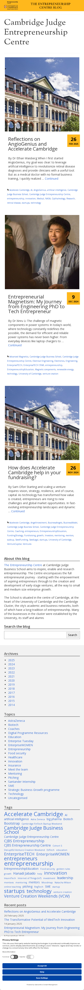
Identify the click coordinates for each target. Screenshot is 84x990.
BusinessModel (70, 522)
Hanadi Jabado (24, 873)
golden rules (63, 868)
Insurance (14, 765)
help (39, 873)
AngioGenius (40, 190)
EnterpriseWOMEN (20, 745)
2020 (11, 680)
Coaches (14, 729)
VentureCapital (14, 544)
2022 (11, 672)
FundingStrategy (15, 535)
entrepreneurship (15, 198)
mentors (69, 535)
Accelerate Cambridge (19, 190)
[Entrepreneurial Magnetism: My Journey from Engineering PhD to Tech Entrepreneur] (42, 252)
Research (70, 198)
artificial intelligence (56, 190)
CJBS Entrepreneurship (24, 841)
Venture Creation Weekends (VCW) (37, 896)
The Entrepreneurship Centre (23, 565)
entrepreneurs (32, 531)
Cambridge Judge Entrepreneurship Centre (49, 194)
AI (31, 190)
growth (40, 535)
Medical (40, 198)
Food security (17, 753)
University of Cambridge (30, 373)
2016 (11, 697)
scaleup (10, 539)
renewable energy (65, 369)
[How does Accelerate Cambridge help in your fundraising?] (42, 422)
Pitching (13, 777)
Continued (51, 178)
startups (26, 202)
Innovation (15, 761)
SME (11, 786)
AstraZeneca (16, 721)
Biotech (13, 725)
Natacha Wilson (63, 882)
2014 (11, 705)
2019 (11, 684)
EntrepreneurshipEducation (20, 369)
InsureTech (10, 878)
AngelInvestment (39, 522)
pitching (27, 886)
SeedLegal (33, 539)
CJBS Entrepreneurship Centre (27, 845)
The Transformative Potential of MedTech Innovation (39, 920)
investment (49, 878)
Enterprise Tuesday (20, 741)
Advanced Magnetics (18, 356)
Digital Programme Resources (28, 733)
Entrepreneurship (19, 749)
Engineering (71, 360)
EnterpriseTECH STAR (33, 365)
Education (14, 737)
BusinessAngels (55, 522)
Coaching (19, 531)
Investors (49, 535)
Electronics (59, 360)
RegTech (38, 886)
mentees (9, 882)
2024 (11, 664)
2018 (11, 688)
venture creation (50, 373)
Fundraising (30, 535)
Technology (16, 794)
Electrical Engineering (43, 360)
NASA (48, 198)
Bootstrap (12, 823)
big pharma (54, 819)
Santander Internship (21, 782)
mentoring (59, 535)
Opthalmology (58, 198)
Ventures (27, 544)
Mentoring (15, 773)
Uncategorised (17, 798)
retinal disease (14, 202)
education (61, 850)
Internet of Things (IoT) (29, 878)
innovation (30, 198)
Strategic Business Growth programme (34, 790)
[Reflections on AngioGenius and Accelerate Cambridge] (42, 94)
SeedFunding (21, 539)
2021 (11, 676)
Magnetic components (45, 369)
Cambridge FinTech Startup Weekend (42, 823)
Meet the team (18, 769)
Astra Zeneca (38, 819)
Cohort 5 (57, 845)
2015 (11, 701)
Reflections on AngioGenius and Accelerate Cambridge (40, 911)
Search (72, 635)
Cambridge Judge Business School (45, 356)
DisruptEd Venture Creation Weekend (24, 850)
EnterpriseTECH (14, 365)
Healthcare (15, 757)
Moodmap (47, 882)
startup (56, 886)
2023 (11, 668)
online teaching (12, 886)
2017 (11, 693)
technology (36, 202)
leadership (65, 878)
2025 (11, 660)
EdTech (50, 850)
